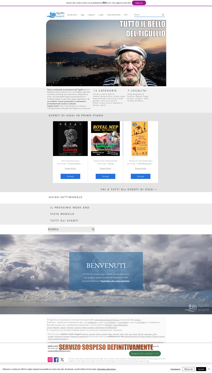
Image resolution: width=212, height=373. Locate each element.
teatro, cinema (101, 334)
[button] (106, 53)
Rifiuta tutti (188, 369)
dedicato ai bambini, (63, 336)
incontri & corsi (105, 103)
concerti (96, 94)
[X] (62, 359)
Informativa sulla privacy (106, 369)
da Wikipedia (111, 327)
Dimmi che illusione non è (70, 161)
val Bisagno (92, 322)
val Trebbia (110, 322)
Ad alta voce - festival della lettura (140, 161)
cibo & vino (105, 101)
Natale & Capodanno (79, 336)
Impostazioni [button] (175, 369)
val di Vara (141, 322)
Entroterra (139, 101)
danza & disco (106, 96)
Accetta (201, 369)
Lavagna (138, 98)
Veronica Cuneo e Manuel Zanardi (105, 161)
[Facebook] (56, 359)
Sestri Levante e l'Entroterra (93, 327)
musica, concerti (89, 334)
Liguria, (138, 320)
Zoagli (145, 96)
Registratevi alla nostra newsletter (115, 281)
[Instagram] (50, 359)
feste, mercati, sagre (116, 334)
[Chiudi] (209, 369)
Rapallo (139, 96)
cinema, (104, 94)
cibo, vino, (129, 334)
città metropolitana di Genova (107, 320)
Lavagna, (78, 327)
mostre (116, 96)
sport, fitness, (138, 334)
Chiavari (130, 98)
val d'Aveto (123, 322)
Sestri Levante (53, 339)
